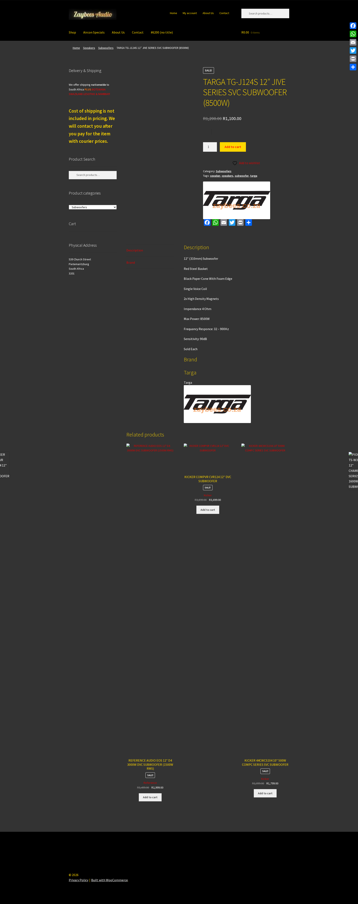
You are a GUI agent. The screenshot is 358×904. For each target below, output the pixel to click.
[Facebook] (353, 26)
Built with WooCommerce (109, 880)
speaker (215, 176)
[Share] (353, 67)
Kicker (208, 495)
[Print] (353, 59)
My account (190, 13)
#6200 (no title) (162, 32)
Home (173, 13)
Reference (150, 783)
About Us (208, 13)
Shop (72, 32)
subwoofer (242, 176)
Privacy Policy (78, 880)
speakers (227, 176)
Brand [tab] (130, 262)
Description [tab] (134, 250)
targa (253, 176)
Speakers (89, 48)
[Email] (353, 42)
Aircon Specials (94, 32)
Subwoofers (106, 48)
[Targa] (236, 200)
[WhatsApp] (353, 34)
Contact (224, 13)
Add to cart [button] (150, 797)
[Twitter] (353, 50)
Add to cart (233, 147)
